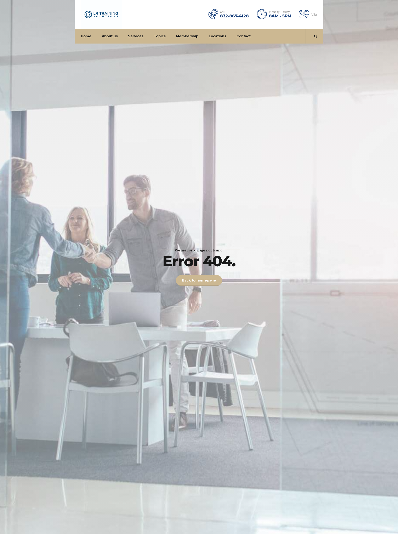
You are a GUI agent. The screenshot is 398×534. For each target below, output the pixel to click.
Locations (217, 36)
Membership (187, 36)
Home (86, 36)
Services (135, 36)
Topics (160, 36)
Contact (244, 36)
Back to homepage (199, 280)
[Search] (315, 36)
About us (110, 36)
